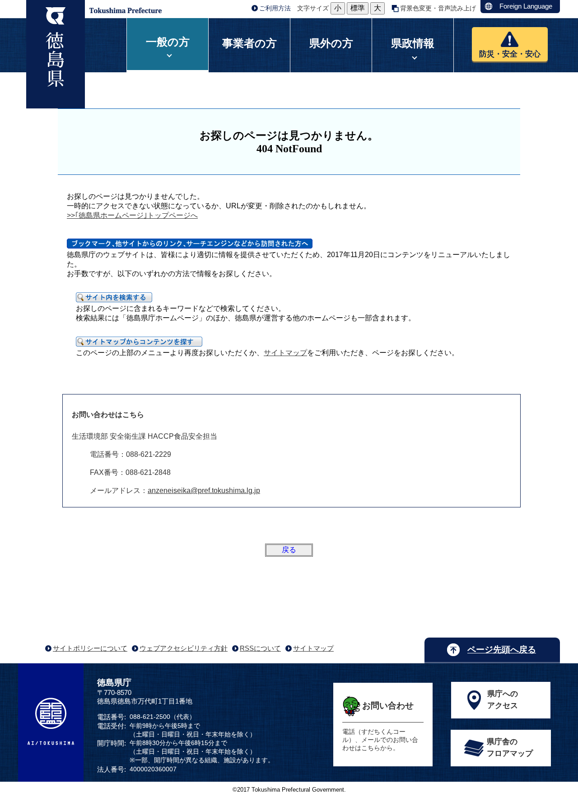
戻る (289, 550)
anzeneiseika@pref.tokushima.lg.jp (204, 490)
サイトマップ (285, 353)
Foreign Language (525, 6)
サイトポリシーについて (90, 648)
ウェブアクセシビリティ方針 (184, 648)
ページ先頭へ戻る (501, 649)
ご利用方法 (275, 8)
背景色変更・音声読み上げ (438, 8)
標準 (357, 8)
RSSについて (260, 648)
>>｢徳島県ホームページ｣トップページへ (132, 215)
